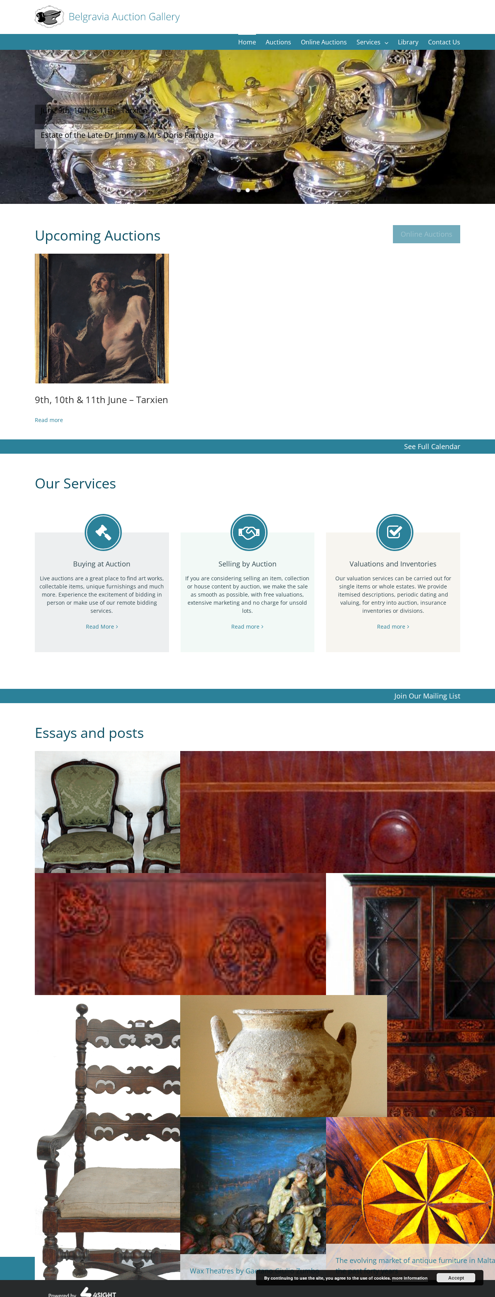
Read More (100, 626)
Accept (456, 1277)
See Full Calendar (432, 446)
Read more (245, 626)
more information (410, 1278)
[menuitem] (252, 41)
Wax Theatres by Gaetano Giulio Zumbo (254, 1270)
